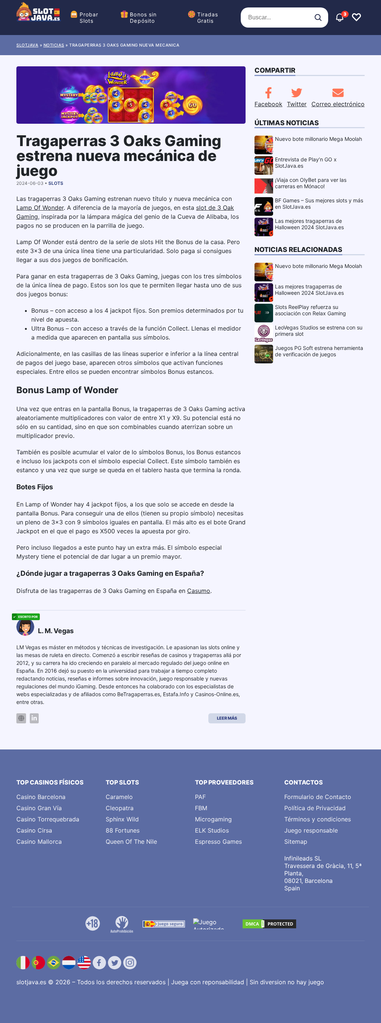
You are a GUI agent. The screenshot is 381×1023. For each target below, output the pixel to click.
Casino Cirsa (34, 830)
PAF (200, 797)
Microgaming (213, 819)
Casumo (198, 590)
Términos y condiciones (317, 819)
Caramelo (119, 797)
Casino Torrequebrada (47, 819)
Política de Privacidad (315, 808)
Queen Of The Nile (131, 841)
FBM (201, 808)
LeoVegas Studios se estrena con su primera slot (318, 330)
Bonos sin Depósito (143, 17)
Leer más (227, 718)
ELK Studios (212, 830)
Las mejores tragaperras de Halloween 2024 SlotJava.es (309, 224)
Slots (55, 183)
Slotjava (27, 45)
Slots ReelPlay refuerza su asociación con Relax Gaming (310, 310)
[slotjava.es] (38, 17)
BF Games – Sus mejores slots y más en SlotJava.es (319, 203)
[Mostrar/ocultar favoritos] (356, 17)
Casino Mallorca (39, 841)
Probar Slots (89, 17)
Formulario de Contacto (317, 797)
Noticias (54, 45)
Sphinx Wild (122, 819)
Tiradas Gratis (207, 17)
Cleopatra (120, 808)
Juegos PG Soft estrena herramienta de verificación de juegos (319, 351)
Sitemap (295, 841)
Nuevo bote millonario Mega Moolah (318, 139)
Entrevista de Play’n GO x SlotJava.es (306, 162)
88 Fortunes (123, 830)
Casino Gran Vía (39, 808)
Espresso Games (218, 841)
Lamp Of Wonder (40, 207)
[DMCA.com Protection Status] (269, 924)
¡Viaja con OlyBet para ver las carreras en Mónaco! (310, 183)
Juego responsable (311, 830)
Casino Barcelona (40, 797)
